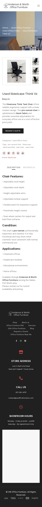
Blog (32, 328)
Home (5, 28)
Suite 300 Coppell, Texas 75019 (21, 369)
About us (25, 322)
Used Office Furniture (21, 28)
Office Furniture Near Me (21, 334)
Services (32, 325)
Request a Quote (21, 331)
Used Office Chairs (11, 31)
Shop (15, 322)
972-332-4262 (21, 392)
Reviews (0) (29, 167)
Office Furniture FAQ (15, 325)
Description (13, 167)
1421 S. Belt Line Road (21, 366)
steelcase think (9, 147)
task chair (20, 147)
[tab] (13, 167)
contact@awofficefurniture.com (21, 398)
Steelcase (27, 144)
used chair (29, 147)
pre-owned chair (14, 144)
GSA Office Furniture (16, 328)
